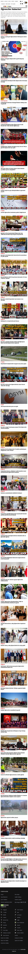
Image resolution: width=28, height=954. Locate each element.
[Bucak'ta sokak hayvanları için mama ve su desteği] (14, 289)
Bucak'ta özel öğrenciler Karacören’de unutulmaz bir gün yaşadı (14, 256)
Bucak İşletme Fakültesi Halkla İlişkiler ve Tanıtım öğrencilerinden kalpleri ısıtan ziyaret (14, 796)
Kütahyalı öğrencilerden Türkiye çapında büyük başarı (13, 689)
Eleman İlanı (5, 920)
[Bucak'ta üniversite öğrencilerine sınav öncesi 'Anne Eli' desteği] (14, 374)
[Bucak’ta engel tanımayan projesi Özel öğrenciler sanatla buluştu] (14, 417)
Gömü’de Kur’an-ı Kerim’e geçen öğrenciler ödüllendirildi (12, 580)
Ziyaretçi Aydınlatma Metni (6, 902)
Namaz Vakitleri (20, 932)
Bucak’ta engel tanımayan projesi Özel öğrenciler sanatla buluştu (14, 428)
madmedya (23, 949)
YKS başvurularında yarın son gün (9, 406)
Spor (18, 912)
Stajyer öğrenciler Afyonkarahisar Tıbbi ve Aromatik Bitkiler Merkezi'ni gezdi (12, 602)
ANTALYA (5, 1)
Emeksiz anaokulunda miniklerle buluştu (11, 493)
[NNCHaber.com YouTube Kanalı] (22, 4)
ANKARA (16, 1)
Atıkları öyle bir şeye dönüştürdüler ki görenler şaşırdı (13, 191)
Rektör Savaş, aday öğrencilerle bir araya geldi (13, 645)
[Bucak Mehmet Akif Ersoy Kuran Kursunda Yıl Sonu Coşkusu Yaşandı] (14, 267)
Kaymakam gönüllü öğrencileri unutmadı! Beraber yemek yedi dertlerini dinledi (14, 514)
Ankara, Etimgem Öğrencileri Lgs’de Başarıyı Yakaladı (12, 59)
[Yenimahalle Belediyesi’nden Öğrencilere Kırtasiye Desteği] (14, 70)
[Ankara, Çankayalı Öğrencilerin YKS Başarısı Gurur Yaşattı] (14, 26)
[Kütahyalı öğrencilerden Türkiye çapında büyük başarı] (14, 678)
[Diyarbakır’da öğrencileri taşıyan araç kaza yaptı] (14, 353)
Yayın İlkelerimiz (4, 897)
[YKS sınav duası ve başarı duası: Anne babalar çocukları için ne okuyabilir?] (14, 158)
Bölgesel (5, 909)
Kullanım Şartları (18, 899)
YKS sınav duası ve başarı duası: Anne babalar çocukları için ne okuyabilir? (12, 169)
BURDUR (2, 1)
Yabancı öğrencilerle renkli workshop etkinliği (13, 838)
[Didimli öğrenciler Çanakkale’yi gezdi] (14, 700)
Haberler (14, 951)
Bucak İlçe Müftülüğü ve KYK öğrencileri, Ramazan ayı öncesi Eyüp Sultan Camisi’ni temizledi (14, 859)
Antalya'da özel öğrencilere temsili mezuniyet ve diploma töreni (13, 881)
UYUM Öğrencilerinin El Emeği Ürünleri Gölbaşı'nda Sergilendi (14, 103)
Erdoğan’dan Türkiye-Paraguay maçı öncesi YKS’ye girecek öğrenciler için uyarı (14, 147)
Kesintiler (5, 925)
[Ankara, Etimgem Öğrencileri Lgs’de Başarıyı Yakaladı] (14, 48)
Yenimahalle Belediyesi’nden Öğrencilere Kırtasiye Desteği (14, 81)
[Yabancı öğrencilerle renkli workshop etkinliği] (14, 828)
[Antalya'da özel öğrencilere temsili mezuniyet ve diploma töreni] (14, 870)
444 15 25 (23, 902)
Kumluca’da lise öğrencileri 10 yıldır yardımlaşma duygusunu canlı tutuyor (13, 450)
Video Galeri (19, 930)
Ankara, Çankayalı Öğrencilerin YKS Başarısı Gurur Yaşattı (14, 37)
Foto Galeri (5, 930)
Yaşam (4, 927)
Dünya (4, 922)
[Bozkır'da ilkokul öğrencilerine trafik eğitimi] (14, 764)
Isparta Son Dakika (19, 940)
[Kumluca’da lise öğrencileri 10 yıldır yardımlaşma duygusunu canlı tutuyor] (14, 439)
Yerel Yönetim (20, 909)
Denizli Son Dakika (5, 943)
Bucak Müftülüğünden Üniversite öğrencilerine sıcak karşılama (13, 558)
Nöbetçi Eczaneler (7, 932)
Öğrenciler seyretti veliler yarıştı (9, 817)
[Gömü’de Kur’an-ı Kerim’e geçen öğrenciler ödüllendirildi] (14, 569)
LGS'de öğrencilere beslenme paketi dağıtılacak (13, 212)
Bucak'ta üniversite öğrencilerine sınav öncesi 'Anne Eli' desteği (13, 385)
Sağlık (18, 920)
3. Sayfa (4, 912)
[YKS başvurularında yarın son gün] (14, 396)
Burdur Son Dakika (5, 938)
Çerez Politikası (4, 899)
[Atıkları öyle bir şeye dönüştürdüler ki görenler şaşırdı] (14, 180)
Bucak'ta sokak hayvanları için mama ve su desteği (12, 299)
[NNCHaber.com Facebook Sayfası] (20, 1)
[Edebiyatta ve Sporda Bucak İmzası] (14, 311)
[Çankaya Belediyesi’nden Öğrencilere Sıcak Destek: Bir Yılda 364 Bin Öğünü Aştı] (14, 114)
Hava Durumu (6, 935)
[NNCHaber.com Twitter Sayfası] (20, 4)
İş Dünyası (19, 915)
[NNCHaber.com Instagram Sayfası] (22, 1)
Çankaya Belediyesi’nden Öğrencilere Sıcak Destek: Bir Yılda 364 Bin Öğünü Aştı (12, 125)
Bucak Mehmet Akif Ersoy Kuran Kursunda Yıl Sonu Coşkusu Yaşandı (14, 277)
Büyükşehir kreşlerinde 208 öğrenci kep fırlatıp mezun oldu (13, 731)
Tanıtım (4, 917)
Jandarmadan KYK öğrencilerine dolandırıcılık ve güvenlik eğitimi (13, 536)
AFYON (9, 1)
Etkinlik (4, 915)
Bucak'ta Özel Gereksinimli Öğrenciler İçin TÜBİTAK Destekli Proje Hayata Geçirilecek (12, 234)
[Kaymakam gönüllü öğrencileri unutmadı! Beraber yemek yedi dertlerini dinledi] (14, 503)
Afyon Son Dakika (4, 940)
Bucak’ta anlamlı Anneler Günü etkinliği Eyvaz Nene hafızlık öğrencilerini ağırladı (13, 342)
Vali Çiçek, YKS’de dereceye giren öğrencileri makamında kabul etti (12, 667)
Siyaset (18, 925)
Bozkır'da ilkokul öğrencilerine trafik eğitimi (12, 774)
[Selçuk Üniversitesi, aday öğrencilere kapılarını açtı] (14, 613)
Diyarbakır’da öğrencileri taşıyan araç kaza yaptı (13, 363)
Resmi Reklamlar (20, 922)
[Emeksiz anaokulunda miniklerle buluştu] (14, 483)
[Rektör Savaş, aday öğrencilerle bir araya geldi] (14, 635)
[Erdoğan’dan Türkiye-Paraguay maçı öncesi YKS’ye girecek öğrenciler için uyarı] (14, 136)
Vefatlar (18, 917)
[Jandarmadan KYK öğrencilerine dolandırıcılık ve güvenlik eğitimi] (14, 525)
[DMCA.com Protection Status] (5, 905)
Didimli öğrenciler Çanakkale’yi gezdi (10, 710)
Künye (2, 894)
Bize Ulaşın (17, 894)
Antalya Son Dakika (19, 938)
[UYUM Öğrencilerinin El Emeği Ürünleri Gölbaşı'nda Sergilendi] (14, 92)
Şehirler (16, 935)
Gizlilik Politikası (18, 897)
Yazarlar (18, 927)
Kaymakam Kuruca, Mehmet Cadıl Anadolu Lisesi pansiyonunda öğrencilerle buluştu (13, 471)
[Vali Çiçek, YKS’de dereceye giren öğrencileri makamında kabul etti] (14, 656)
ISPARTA (12, 1)
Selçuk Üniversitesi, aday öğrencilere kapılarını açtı (13, 624)
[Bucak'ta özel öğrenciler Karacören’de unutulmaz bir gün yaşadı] (14, 245)
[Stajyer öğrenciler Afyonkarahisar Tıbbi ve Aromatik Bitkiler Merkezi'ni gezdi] (14, 591)
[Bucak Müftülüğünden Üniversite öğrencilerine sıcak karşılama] (14, 547)
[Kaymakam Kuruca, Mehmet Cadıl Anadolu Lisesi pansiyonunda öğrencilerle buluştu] (14, 461)
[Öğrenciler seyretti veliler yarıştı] (14, 807)
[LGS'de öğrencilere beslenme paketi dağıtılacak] (14, 202)
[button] (26, 7)
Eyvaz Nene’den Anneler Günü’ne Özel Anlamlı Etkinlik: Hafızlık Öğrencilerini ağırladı (13, 753)
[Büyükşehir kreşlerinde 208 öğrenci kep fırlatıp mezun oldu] (14, 720)
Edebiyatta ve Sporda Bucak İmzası (10, 321)
